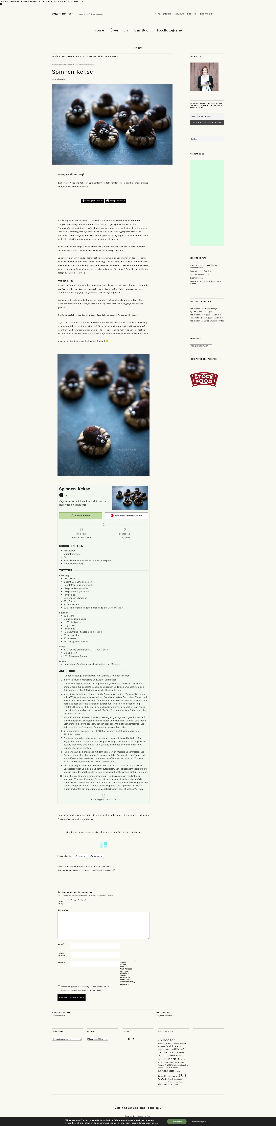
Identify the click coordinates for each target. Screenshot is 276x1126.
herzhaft (164, 1052)
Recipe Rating (60, 902)
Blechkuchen (164, 1043)
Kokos (161, 1059)
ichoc (92, 870)
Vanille (171, 1079)
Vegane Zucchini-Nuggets (200, 271)
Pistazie (161, 1065)
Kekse (98, 870)
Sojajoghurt (179, 1071)
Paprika (174, 1062)
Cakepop (76, 870)
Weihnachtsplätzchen (176, 1082)
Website (61, 962)
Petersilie (181, 1062)
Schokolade (106, 870)
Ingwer (181, 1053)
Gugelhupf (161, 1049)
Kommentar (63, 910)
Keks (178, 1055)
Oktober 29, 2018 (68, 65)
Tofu (160, 1079)
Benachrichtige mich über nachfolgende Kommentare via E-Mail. (86, 987)
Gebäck (56, 56)
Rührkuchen (173, 1068)
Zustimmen (176, 1121)
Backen (169, 1040)
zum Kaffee (111, 56)
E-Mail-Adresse (61, 954)
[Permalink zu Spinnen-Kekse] (112, 163)
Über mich (119, 30)
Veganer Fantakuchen (212, 315)
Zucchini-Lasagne (197, 278)
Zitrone (167, 1085)
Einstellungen (79, 1123)
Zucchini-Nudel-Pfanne (199, 274)
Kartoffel (172, 1056)
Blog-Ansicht (206, 14)
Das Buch (142, 30)
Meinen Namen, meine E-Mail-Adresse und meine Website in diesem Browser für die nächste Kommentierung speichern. (126, 973)
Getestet (178, 1046)
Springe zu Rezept (94, 200)
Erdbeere (161, 1046)
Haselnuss (170, 1049)
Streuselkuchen (171, 1076)
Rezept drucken (117, 200)
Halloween (68, 56)
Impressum (192, 14)
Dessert (183, 1044)
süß (113, 870)
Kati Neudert (61, 79)
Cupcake (175, 1044)
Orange (167, 1062)
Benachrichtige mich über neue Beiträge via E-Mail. (81, 990)
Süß (100, 56)
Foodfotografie (169, 30)
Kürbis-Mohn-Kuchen (61, 1014)
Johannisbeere (163, 1056)
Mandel (181, 1059)
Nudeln (160, 1062)
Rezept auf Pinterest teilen (128, 515)
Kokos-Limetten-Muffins (214, 321)
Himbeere (174, 1053)
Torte (164, 1079)
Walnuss (178, 1079)
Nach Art (80, 56)
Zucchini (174, 1085)
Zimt (160, 1084)
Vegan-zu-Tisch (62, 13)
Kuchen (170, 1059)
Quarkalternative (181, 1065)
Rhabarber (162, 1068)
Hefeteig (179, 1049)
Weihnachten (162, 1082)
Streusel (161, 1076)
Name (60, 944)
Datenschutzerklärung (173, 14)
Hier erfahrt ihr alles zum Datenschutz (66, 1)
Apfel (160, 1040)
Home (157, 14)
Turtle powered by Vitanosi (163, 1014)
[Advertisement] (207, 203)
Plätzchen (170, 1065)
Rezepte (91, 56)
